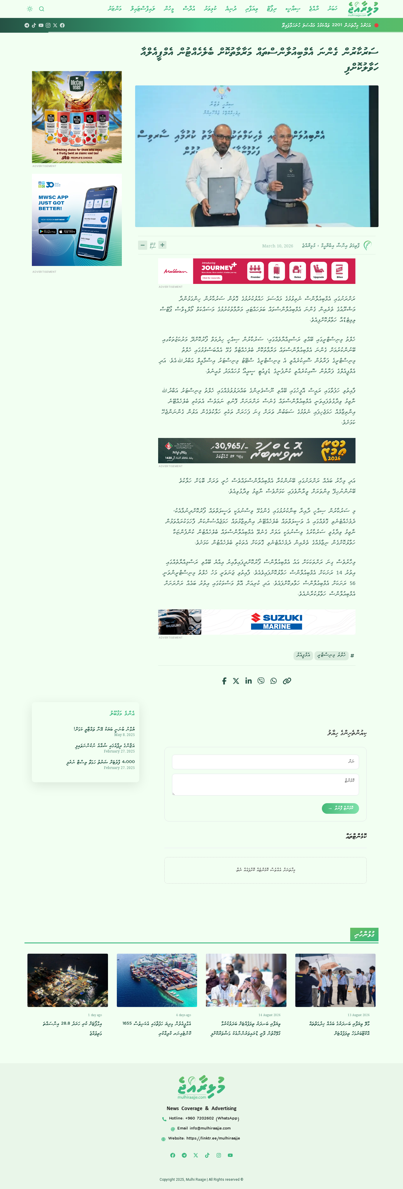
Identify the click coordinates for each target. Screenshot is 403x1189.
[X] (55, 25)
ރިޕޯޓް (272, 9)
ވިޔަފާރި (251, 9)
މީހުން (169, 9)
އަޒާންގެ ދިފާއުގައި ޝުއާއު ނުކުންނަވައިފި (105, 745)
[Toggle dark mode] (29, 9)
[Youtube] (230, 1155)
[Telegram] (26, 25)
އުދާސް (189, 9)
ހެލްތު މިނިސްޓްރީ (331, 656)
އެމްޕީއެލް (303, 656)
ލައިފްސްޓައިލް (143, 9)
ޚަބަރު (333, 9)
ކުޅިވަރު (210, 9)
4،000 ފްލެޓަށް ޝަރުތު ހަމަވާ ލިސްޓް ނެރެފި (101, 762)
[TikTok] (34, 25)
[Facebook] (62, 25)
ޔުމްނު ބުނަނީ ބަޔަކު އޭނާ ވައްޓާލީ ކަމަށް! (104, 729)
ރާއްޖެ (314, 9)
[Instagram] (48, 25)
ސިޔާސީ (293, 9)
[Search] (41, 9)
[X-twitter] (196, 1155)
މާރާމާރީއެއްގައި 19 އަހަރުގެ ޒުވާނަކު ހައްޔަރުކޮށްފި (333, 25)
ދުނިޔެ (231, 9)
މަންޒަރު (115, 9)
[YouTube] (41, 25)
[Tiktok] (207, 1155)
